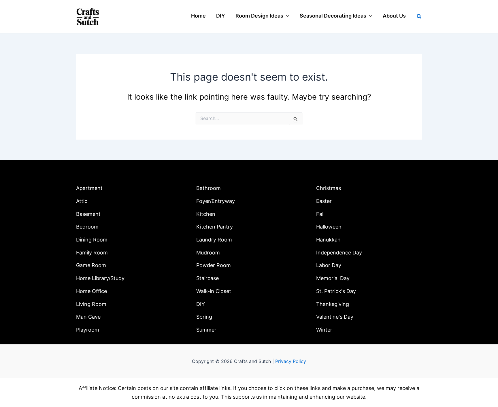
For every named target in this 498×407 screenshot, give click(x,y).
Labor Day (328, 265)
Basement (88, 214)
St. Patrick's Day (336, 291)
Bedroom (87, 227)
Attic (81, 201)
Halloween (329, 227)
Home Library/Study (100, 278)
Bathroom (208, 188)
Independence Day (339, 253)
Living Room (91, 304)
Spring (204, 317)
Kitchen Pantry (214, 227)
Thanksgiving (332, 304)
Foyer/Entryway (215, 201)
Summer (206, 330)
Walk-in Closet (213, 291)
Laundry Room (214, 240)
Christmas (328, 188)
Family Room (92, 253)
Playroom (87, 330)
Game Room (91, 265)
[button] (286, 15)
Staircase (207, 278)
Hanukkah (328, 240)
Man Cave (88, 317)
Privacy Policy (290, 361)
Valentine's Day (334, 317)
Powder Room (213, 265)
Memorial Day (333, 278)
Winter (324, 330)
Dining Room (91, 240)
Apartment (89, 188)
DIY (200, 304)
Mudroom (208, 253)
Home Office (91, 291)
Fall (320, 214)
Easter (324, 201)
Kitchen (205, 214)
